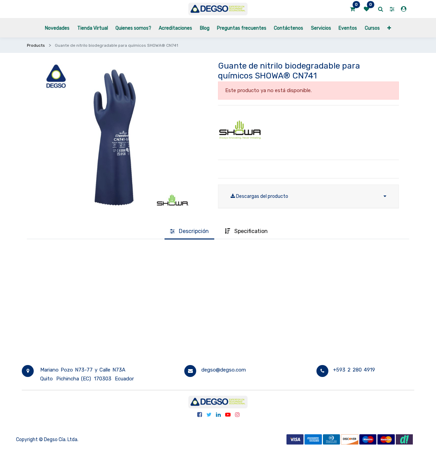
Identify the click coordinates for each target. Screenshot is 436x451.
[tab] (189, 231)
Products (36, 45)
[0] (352, 9)
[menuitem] (57, 27)
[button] (389, 27)
